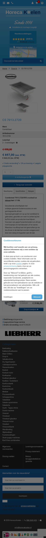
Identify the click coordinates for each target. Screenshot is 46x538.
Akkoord (36, 297)
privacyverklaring (10, 266)
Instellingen (8, 297)
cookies (19, 264)
